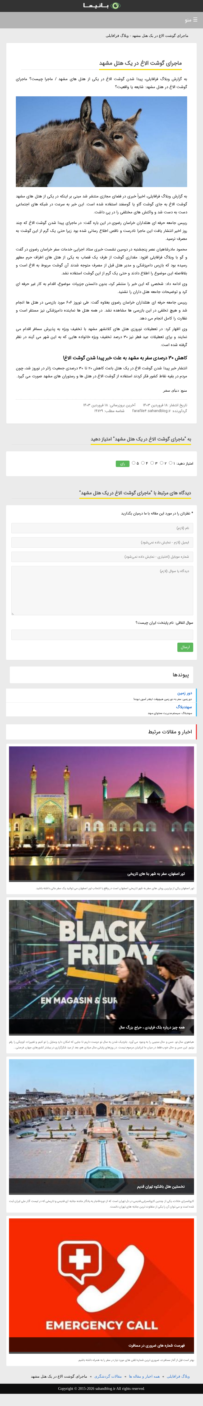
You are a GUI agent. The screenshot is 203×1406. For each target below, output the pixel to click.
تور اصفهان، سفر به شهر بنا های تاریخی (156, 874)
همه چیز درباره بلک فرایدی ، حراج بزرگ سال (152, 1027)
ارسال (185, 647)
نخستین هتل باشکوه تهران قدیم (161, 1186)
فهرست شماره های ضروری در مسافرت (156, 1345)
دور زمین (185, 693)
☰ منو (191, 20)
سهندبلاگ (184, 707)
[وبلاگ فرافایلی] (101, 6)
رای (122, 463)
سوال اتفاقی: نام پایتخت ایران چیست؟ (164, 623)
